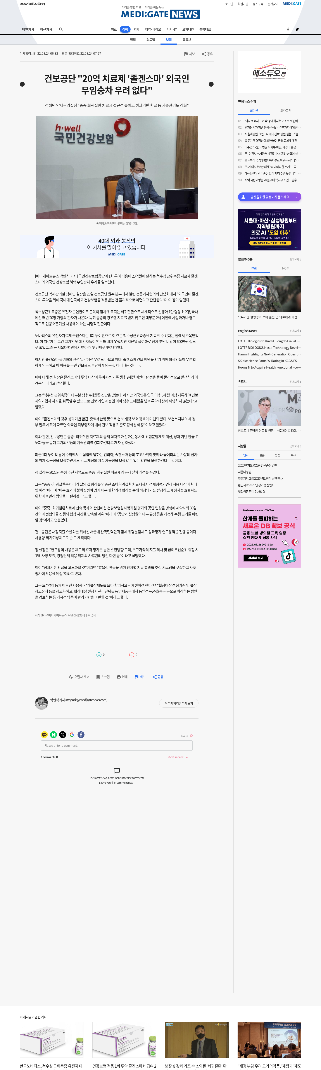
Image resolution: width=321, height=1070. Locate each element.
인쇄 (125, 676)
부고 (293, 455)
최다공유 (285, 110)
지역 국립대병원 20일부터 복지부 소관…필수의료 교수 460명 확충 (273, 180)
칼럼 (254, 268)
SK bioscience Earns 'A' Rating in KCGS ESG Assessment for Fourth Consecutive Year (269, 360)
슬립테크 (205, 29)
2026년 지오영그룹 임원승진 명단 (257, 465)
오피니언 (188, 29)
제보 (192, 53)
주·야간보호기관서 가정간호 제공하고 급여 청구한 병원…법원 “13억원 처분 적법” (273, 153)
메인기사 (28, 29)
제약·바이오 (153, 29)
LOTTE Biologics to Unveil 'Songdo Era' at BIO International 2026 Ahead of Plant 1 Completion (269, 341)
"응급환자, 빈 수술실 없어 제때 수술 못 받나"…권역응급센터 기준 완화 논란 (273, 173)
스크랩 (105, 676)
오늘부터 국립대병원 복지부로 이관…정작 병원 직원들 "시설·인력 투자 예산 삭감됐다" (273, 160)
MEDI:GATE (292, 3)
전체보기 (294, 259)
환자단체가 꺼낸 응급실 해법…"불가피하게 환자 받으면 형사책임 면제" (273, 127)
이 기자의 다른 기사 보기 (179, 703)
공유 (210, 53)
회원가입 (243, 3)
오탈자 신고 (81, 676)
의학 (136, 29)
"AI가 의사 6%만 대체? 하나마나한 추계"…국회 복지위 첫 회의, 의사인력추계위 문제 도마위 (273, 166)
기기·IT (172, 29)
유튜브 (187, 39)
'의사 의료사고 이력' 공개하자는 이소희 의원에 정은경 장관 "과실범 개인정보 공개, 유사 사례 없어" (273, 121)
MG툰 (285, 268)
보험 (169, 39)
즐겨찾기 (273, 3)
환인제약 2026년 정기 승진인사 (256, 485)
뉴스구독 (258, 3)
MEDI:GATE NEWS (160, 12)
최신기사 (46, 29)
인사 (246, 455)
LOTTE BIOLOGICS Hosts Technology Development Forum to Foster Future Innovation (269, 347)
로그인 (229, 3)
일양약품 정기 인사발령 (251, 491)
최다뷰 (254, 110)
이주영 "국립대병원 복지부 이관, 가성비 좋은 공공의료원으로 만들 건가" (273, 147)
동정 (277, 455)
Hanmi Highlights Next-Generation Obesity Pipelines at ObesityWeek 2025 (269, 354)
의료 (114, 29)
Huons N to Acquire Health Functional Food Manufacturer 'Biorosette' (269, 367)
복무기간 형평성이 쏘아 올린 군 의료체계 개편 (271, 140)
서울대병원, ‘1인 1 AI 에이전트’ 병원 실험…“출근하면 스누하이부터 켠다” (273, 134)
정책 (125, 29)
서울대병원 (244, 472)
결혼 (261, 455)
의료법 (151, 39)
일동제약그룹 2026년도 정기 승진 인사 (260, 478)
